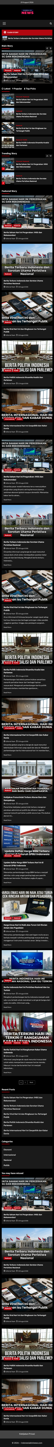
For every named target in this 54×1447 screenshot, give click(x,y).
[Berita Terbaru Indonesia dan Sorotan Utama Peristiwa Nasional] (8, 164)
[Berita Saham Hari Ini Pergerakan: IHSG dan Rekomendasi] (8, 99)
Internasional (9, 419)
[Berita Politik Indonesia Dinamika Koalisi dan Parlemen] (8, 142)
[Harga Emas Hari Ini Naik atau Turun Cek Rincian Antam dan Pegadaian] (27, 905)
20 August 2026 (23, 432)
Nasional (8, 70)
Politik (25, 140)
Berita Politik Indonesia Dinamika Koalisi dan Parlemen (32, 144)
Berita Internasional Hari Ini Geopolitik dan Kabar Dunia (26, 1132)
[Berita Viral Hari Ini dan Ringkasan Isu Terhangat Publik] (8, 178)
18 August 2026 (23, 804)
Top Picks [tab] (30, 88)
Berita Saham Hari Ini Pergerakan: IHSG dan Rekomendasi (32, 101)
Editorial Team (10, 81)
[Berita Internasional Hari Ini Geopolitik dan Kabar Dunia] (27, 405)
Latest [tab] (7, 88)
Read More (7, 500)
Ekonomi (19, 97)
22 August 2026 (23, 383)
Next (31, 1082)
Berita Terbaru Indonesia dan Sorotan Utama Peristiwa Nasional (26, 75)
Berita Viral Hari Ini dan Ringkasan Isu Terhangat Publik (31, 180)
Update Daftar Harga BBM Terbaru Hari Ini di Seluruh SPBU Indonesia (23, 864)
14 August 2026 (23, 994)
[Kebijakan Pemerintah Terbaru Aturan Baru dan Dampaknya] (27, 777)
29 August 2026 (23, 239)
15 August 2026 (23, 931)
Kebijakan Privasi (27, 1434)
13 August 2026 (23, 1056)
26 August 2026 (23, 335)
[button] (4, 23)
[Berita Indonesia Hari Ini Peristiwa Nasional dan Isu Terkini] (27, 967)
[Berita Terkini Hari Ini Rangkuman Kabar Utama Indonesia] (27, 1029)
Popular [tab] (17, 88)
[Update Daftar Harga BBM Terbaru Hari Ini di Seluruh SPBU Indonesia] (27, 842)
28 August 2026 (23, 81)
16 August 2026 (23, 869)
